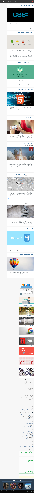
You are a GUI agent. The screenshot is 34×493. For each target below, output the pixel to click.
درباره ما (16, 490)
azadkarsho (30, 416)
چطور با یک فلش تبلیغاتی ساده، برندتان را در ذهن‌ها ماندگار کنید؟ (26, 429)
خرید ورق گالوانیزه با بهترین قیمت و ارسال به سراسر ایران (27, 452)
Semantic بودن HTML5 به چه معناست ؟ (25, 89)
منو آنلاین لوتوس (30, 433)
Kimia (31, 424)
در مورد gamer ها (30, 400)
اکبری (31, 441)
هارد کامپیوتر (31, 389)
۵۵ (17, 279)
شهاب (31, 407)
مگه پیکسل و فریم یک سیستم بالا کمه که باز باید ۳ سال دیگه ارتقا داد (26, 398)
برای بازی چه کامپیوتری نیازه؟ (29, 399)
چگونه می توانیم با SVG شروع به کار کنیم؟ (25, 32)
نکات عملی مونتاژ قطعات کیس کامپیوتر (28, 390)
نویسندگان (14, 490)
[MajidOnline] (31, 1)
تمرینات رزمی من (30, 388)
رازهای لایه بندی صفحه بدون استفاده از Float (25, 202)
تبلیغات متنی (7, 1)
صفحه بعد (29, 279)
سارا (31, 436)
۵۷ (20, 279)
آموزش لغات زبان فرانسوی (29, 384)
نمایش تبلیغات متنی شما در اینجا (28, 477)
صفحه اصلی (23, 1)
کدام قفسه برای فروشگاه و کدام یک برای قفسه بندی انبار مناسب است (26, 408)
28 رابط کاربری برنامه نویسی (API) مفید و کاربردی (24, 174)
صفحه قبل (11, 279)
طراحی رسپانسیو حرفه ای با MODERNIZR (25, 62)
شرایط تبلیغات (1, 490)
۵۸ (22, 279)
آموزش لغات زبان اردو (29, 381)
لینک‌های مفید (11, 1)
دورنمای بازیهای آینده (30, 396)
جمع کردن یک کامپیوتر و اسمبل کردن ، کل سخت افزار (26, 383)
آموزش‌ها (15, 1)
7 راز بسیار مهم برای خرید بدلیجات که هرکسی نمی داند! (26, 437)
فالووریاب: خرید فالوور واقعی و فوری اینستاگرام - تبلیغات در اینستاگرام (27, 461)
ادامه (8, 28)
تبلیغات (8, 490)
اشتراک (21, 293)
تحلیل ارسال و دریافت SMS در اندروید (26, 117)
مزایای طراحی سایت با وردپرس (25, 433)
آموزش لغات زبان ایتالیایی (29, 387)
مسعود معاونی (30, 412)
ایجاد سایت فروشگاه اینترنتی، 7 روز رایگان (28, 472)
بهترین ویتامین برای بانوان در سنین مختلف (25, 424)
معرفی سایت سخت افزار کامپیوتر (29, 395)
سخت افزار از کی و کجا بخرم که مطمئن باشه (27, 382)
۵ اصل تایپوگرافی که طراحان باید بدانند (25, 416)
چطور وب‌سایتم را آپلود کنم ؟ (28, 144)
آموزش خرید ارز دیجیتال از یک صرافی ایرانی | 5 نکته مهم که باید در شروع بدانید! (26, 421)
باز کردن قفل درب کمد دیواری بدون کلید (26, 441)
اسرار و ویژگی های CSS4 (28, 228)
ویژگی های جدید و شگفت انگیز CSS (26, 254)
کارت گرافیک (31, 394)
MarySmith (31, 444)
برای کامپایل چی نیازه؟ (30, 403)
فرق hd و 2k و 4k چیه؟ (30, 404)
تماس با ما (11, 490)
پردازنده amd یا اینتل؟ (30, 391)
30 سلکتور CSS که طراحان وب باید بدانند (25, 5)
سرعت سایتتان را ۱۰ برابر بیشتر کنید (25, 444)
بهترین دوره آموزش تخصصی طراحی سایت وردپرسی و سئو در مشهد (27, 468)
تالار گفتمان (19, 1)
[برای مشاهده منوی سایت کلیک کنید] (1, 2)
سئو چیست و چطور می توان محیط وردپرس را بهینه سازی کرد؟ (25, 412)
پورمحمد (31, 429)
